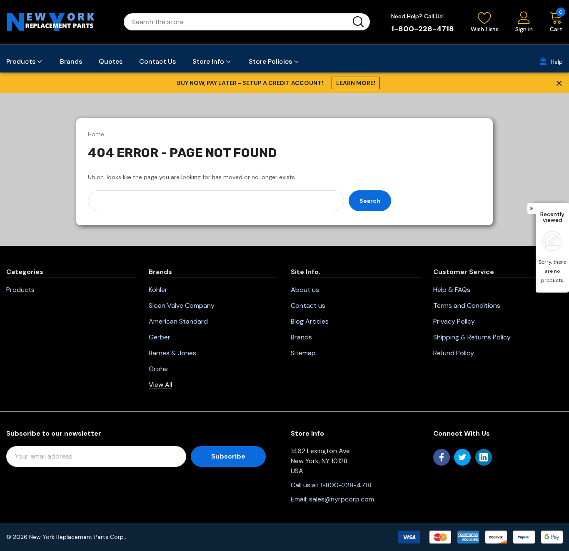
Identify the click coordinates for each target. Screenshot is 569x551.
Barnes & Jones (172, 353)
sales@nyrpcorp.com (341, 499)
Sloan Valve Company (182, 305)
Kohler (158, 289)
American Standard (178, 321)
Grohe (158, 368)
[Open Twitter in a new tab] (462, 457)
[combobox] (237, 21)
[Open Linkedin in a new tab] (483, 457)
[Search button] (358, 21)
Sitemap (303, 353)
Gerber (159, 337)
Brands (301, 337)
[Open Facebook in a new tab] (441, 457)
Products (20, 289)
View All (160, 384)
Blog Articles (310, 321)
